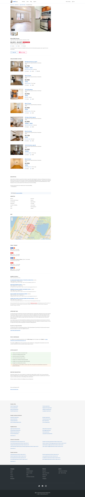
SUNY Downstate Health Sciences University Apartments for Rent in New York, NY (24, 446)
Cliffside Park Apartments (46, 409)
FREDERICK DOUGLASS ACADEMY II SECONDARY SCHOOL (20, 289)
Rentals (23, 1)
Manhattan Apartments (14, 417)
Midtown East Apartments (14, 431)
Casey (27, 97)
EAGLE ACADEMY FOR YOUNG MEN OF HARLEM (18, 293)
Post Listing (68, 1)
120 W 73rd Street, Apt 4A (30, 145)
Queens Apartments (13, 419)
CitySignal (44, 478)
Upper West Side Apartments (15, 330)
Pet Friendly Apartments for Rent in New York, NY (18, 459)
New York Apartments (14, 406)
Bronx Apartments (45, 420)
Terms (11, 474)
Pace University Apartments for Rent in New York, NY (19, 443)
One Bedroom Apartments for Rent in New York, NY (51, 457)
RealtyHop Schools (34, 303)
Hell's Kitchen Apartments (46, 428)
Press (11, 472)
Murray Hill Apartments (14, 433)
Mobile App (44, 474)
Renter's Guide (29, 472)
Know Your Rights (19, 193)
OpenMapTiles (43, 239)
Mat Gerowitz (28, 83)
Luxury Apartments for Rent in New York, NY (50, 456)
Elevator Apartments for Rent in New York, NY (18, 456)
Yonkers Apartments (46, 406)
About (11, 471)
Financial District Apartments (15, 430)
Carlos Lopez (28, 138)
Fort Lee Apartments (14, 407)
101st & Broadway (29, 89)
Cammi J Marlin (28, 152)
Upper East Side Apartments (15, 428)
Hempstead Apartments (46, 419)
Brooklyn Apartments (46, 417)
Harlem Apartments (45, 431)
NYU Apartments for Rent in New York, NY (17, 441)
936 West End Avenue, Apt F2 (31, 61)
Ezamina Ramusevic (29, 69)
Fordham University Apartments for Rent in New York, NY (52, 441)
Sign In (73, 1)
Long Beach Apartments (46, 410)
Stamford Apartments (14, 410)
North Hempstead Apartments (15, 422)
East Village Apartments (46, 430)
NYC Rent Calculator (30, 476)
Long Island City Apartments (47, 433)
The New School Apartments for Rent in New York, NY (19, 444)
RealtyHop (12, 478)
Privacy (11, 476)
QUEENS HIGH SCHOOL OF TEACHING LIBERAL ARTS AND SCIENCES (22, 298)
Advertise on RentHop (63, 471)
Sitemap (44, 476)
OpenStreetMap (48, 239)
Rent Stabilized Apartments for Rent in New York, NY (51, 459)
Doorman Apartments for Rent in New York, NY (50, 454)
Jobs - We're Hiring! (62, 472)
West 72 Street (28, 75)
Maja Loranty (28, 111)
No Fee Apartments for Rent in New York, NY (18, 457)
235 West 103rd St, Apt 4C (30, 117)
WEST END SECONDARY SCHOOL (16, 284)
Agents (34, 1)
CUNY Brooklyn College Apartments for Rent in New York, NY (52, 444)
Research (44, 471)
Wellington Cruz (28, 166)
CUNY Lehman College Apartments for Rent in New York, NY (52, 446)
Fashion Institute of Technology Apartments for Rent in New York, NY (54, 443)
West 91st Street (28, 131)
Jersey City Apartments (14, 409)
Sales (28, 1)
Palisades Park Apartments (47, 407)
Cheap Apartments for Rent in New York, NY (18, 454)
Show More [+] (12, 435)
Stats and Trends (45, 472)
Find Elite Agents (29, 471)
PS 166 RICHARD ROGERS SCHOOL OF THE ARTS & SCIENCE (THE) (21, 280)
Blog (31, 1)
